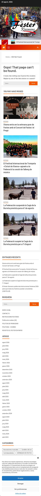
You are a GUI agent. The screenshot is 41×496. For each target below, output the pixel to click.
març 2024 (5, 434)
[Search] (38, 47)
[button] (38, 458)
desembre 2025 (7, 369)
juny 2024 (5, 423)
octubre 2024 (6, 410)
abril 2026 (5, 356)
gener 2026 (5, 366)
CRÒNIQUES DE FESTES (24, 453)
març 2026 (5, 359)
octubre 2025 (6, 376)
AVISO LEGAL (6, 310)
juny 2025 (5, 390)
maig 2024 (5, 427)
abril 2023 (5, 437)
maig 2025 (5, 393)
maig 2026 (5, 352)
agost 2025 (5, 383)
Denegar (21, 484)
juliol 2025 (5, 386)
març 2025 (5, 400)
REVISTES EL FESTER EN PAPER (12, 330)
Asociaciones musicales (10, 449)
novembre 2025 (7, 373)
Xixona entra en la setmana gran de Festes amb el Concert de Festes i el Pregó (18, 127)
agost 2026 (5, 342)
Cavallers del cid (26, 449)
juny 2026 (5, 349)
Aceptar (20, 478)
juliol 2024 (5, 420)
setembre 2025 (7, 379)
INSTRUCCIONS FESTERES (10, 317)
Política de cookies (20, 493)
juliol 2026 (5, 346)
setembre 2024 (7, 413)
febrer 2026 (6, 363)
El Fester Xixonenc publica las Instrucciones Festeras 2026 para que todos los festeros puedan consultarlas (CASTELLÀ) (20, 289)
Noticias (5, 121)
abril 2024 (5, 430)
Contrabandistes (8, 453)
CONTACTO (6, 313)
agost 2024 (5, 417)
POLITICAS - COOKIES (9, 327)
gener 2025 (5, 407)
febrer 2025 (6, 403)
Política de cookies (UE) (9, 320)
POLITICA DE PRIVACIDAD (10, 323)
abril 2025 (5, 396)
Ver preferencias (20, 489)
